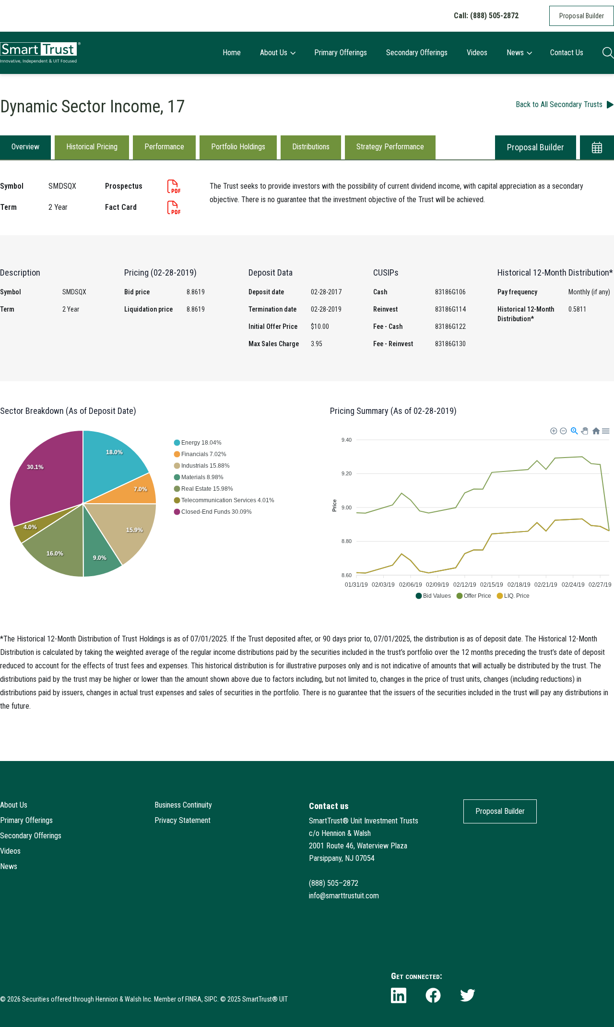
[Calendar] (597, 147)
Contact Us (566, 52)
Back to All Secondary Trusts (559, 104)
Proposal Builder (581, 16)
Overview (25, 146)
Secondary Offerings (417, 52)
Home (232, 52)
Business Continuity (183, 805)
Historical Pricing (92, 146)
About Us (273, 52)
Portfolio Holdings (238, 146)
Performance (164, 146)
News (515, 52)
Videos (477, 52)
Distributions (311, 146)
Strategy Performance (390, 146)
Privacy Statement (182, 820)
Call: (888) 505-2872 (486, 15)
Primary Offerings (340, 52)
